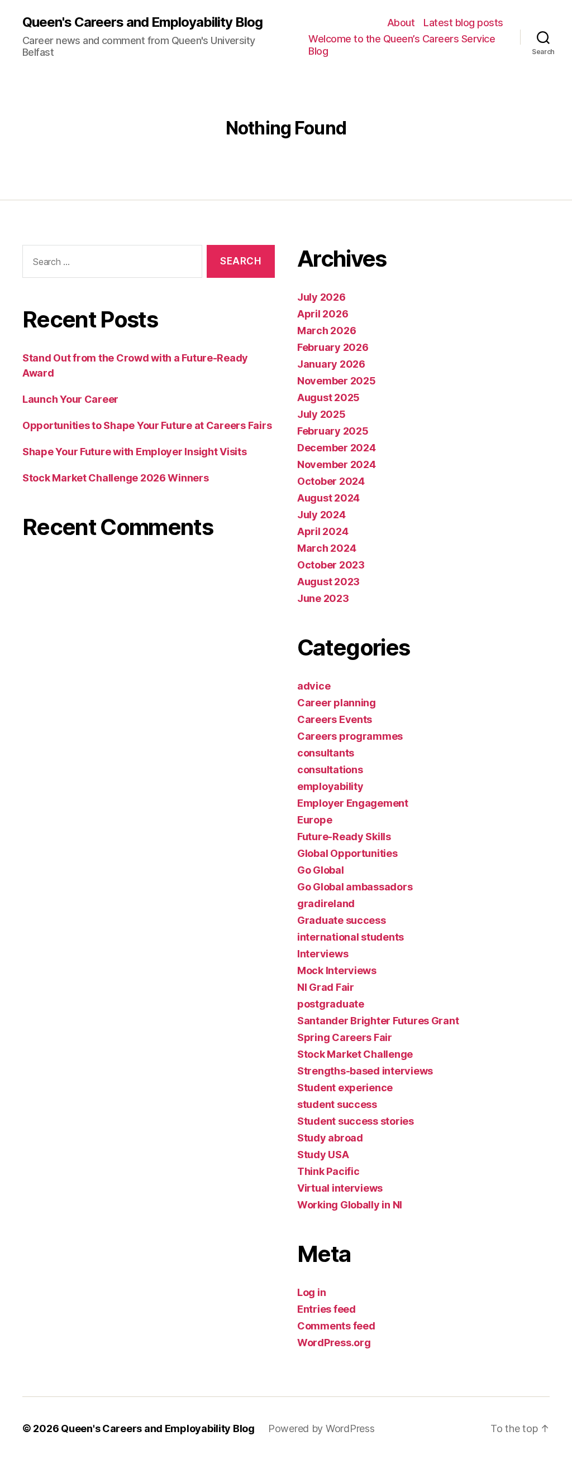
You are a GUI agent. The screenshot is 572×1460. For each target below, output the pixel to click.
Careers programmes (350, 736)
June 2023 (323, 598)
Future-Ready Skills (344, 836)
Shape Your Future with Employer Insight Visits (135, 451)
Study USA (323, 1154)
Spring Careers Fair (344, 1037)
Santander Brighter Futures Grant (378, 1021)
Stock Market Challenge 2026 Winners (115, 478)
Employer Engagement (352, 803)
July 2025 (321, 414)
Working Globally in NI (349, 1205)
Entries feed (326, 1309)
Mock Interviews (336, 970)
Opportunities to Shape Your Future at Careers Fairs (146, 425)
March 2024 (326, 548)
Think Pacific (328, 1171)
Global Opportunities (347, 853)
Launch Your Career (70, 399)
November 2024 (336, 464)
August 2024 (328, 498)
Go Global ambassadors (354, 887)
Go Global (320, 870)
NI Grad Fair (325, 987)
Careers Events (334, 719)
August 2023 (328, 581)
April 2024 (322, 531)
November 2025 (336, 381)
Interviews (322, 954)
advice (313, 686)
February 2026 (333, 347)
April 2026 (322, 314)
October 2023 (331, 565)
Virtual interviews (340, 1188)
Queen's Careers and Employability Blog (142, 22)
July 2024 (321, 515)
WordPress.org (334, 1342)
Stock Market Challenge (355, 1054)
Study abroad (330, 1138)
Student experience (345, 1087)
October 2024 (331, 481)
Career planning (336, 703)
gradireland (326, 903)
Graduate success (341, 920)
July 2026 (321, 297)
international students (350, 937)
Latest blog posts (463, 22)
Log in (311, 1292)
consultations (330, 769)
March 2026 (326, 330)
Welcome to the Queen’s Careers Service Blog (401, 45)
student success (337, 1104)
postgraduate (330, 1004)
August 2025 (328, 397)
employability (330, 786)
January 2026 (331, 364)
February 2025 (333, 431)
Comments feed (336, 1326)
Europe (314, 820)
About (401, 22)
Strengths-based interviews (365, 1071)
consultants (325, 753)
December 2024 (336, 448)
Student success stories (355, 1121)
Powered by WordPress (321, 1428)
